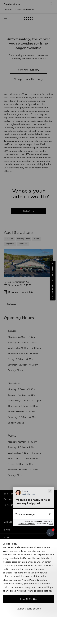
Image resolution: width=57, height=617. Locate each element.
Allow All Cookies (28, 599)
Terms (51, 523)
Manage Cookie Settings (28, 609)
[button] (33, 506)
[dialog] (28, 578)
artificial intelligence (27, 523)
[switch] (50, 532)
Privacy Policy (28, 579)
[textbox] (33, 514)
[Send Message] (50, 514)
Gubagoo (37, 521)
